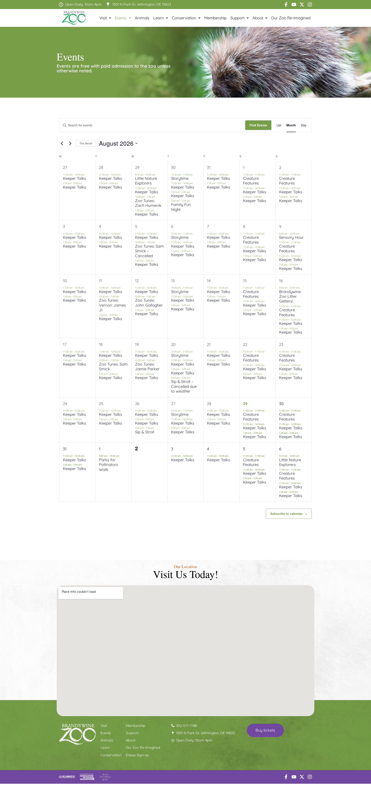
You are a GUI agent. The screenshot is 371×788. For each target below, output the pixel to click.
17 (64, 344)
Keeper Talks (74, 178)
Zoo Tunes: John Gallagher (149, 302)
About (257, 17)
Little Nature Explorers (146, 181)
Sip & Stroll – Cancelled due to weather (184, 386)
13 (173, 280)
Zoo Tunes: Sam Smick (113, 366)
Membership (215, 17)
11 (100, 280)
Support (237, 17)
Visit (103, 17)
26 (137, 403)
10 (65, 280)
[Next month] (70, 143)
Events (121, 17)
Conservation (184, 17)
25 (101, 403)
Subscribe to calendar (286, 513)
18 (101, 344)
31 (209, 167)
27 (65, 167)
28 (101, 167)
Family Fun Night (181, 207)
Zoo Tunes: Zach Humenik (148, 203)
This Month (85, 143)
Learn (158, 17)
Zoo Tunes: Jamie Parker (147, 366)
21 (209, 344)
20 (173, 344)
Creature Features (251, 181)
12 (137, 280)
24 (65, 403)
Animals (142, 17)
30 (173, 167)
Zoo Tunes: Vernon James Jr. (112, 305)
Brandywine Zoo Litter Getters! (290, 296)
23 (281, 344)
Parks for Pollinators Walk (108, 464)
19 (137, 344)
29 (137, 167)
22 (245, 344)
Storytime (180, 178)
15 (245, 280)
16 (281, 280)
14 (209, 280)
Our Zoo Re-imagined (290, 17)
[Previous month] (61, 143)
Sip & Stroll (144, 432)
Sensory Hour (291, 237)
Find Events (258, 125)
